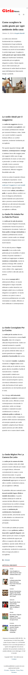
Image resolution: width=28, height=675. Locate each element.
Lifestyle (7, 560)
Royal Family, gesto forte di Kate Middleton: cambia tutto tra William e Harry (15, 605)
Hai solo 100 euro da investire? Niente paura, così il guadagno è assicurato (15, 629)
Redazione (12, 670)
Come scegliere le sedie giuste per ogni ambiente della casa (15, 572)
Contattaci (14, 659)
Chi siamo (6, 670)
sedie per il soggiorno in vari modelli (13, 185)
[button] (19, 14)
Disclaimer (14, 672)
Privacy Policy (19, 670)
